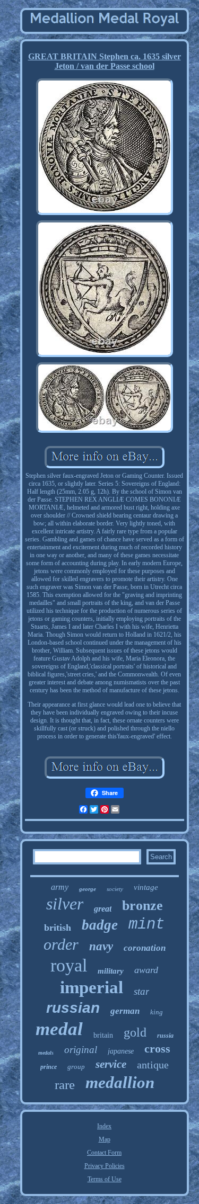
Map (104, 1139)
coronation (145, 948)
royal (68, 965)
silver (64, 903)
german (125, 1011)
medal (59, 1029)
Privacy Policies (104, 1166)
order (61, 944)
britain (103, 1035)
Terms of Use (105, 1179)
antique (153, 1065)
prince (48, 1067)
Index (104, 1126)
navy (101, 946)
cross (157, 1048)
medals (46, 1053)
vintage (146, 887)
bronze (142, 905)
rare (65, 1084)
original (80, 1049)
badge (100, 925)
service (111, 1064)
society (115, 889)
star (141, 991)
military (111, 971)
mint (146, 924)
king (156, 1012)
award (146, 970)
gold (135, 1032)
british (57, 927)
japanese (121, 1051)
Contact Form (104, 1152)
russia (165, 1035)
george (87, 889)
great (102, 908)
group (76, 1067)
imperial (91, 987)
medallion (119, 1082)
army (59, 886)
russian (73, 1008)
